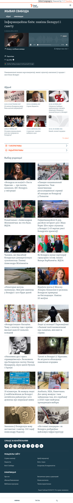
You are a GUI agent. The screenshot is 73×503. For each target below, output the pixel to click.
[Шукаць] (57, 500)
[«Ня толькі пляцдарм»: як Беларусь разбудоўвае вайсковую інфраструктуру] (53, 415)
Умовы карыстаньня (44, 484)
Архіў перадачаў (43, 458)
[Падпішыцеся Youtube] (19, 446)
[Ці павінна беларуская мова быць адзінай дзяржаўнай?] (14, 96)
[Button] (9, 57)
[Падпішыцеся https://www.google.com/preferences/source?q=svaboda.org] (6, 446)
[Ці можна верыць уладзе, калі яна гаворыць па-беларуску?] (14, 121)
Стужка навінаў (9, 458)
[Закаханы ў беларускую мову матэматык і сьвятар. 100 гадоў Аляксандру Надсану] (19, 415)
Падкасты (7, 462)
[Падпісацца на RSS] (41, 446)
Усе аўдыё (65, 138)
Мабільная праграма (11, 484)
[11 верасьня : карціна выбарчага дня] (36, 121)
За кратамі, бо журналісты (46, 465)
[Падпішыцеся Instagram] (32, 446)
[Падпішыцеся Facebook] (10, 446)
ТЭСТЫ (37, 500)
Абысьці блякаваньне (11, 480)
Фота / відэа (41, 462)
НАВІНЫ (17, 500)
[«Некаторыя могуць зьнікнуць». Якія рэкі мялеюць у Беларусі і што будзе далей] (19, 276)
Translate (68, 1)
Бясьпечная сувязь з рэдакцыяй (47, 477)
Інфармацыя (18, 16)
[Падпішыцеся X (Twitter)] (15, 446)
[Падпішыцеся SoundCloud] (28, 446)
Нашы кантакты (42, 480)
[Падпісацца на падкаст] (24, 446)
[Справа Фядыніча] (36, 96)
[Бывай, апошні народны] (59, 121)
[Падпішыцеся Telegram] (37, 446)
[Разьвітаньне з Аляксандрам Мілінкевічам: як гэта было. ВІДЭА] (19, 209)
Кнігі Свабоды (9, 465)
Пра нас (7, 477)
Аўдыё (8, 16)
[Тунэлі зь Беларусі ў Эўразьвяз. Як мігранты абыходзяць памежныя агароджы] (53, 345)
